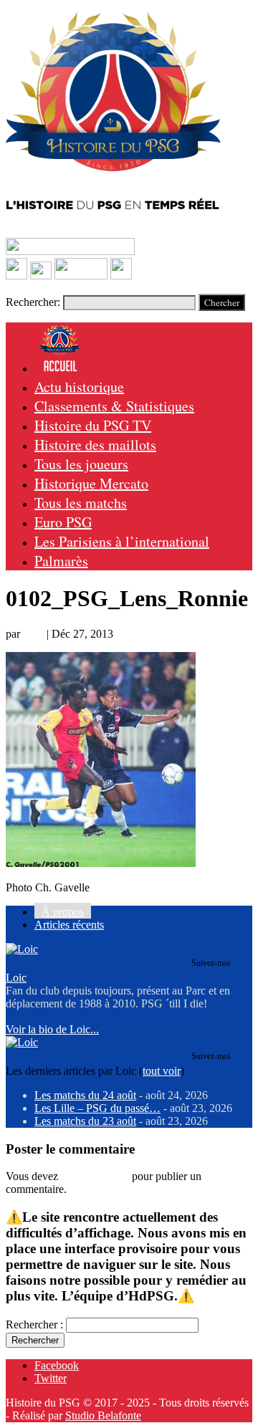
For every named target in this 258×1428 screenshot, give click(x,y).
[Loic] (22, 949)
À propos (63, 912)
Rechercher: (33, 302)
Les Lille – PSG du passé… (97, 1108)
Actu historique (79, 386)
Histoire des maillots (95, 444)
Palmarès (61, 560)
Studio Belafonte (103, 1415)
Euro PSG (63, 522)
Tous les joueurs (81, 464)
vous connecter (95, 1176)
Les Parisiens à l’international (121, 541)
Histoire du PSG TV (92, 425)
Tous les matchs (80, 502)
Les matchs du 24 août (85, 1095)
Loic (33, 634)
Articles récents (69, 925)
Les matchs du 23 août (85, 1121)
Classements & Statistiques (114, 406)
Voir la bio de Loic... (52, 1029)
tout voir (162, 1071)
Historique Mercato (91, 483)
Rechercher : (34, 1324)
